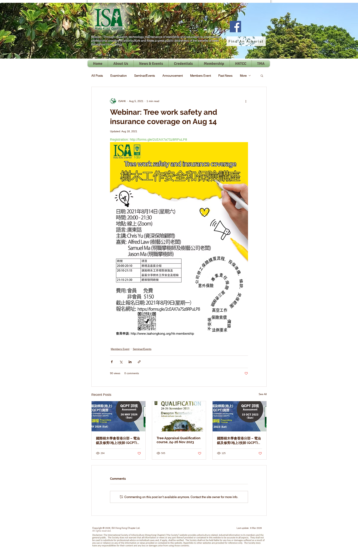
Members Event (200, 75)
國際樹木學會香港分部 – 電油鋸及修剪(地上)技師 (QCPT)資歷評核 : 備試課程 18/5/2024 (118, 440)
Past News (225, 75)
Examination (118, 75)
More (243, 75)
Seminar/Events (144, 75)
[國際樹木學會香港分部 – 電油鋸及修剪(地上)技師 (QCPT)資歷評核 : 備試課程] (239, 416)
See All (263, 394)
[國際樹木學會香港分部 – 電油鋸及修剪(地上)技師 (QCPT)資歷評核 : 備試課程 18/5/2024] (118, 416)
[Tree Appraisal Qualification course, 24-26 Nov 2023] (179, 416)
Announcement (172, 75)
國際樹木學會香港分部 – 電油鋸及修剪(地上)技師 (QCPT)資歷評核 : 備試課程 (239, 440)
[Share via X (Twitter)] (121, 362)
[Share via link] (139, 362)
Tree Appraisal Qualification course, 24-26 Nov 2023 (178, 440)
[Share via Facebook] (112, 362)
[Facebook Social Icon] (235, 26)
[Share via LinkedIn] (130, 362)
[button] (262, 75)
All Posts (97, 75)
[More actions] (246, 101)
